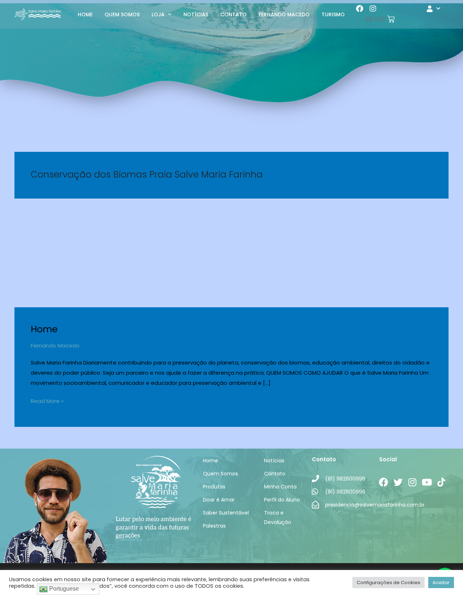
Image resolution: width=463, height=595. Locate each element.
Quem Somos (122, 14)
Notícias (195, 14)
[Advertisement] (231, 253)
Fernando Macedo (284, 14)
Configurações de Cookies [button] (388, 582)
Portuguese (63, 589)
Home (85, 14)
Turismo (333, 14)
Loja (158, 14)
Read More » (47, 400)
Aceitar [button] (441, 582)
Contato (233, 14)
